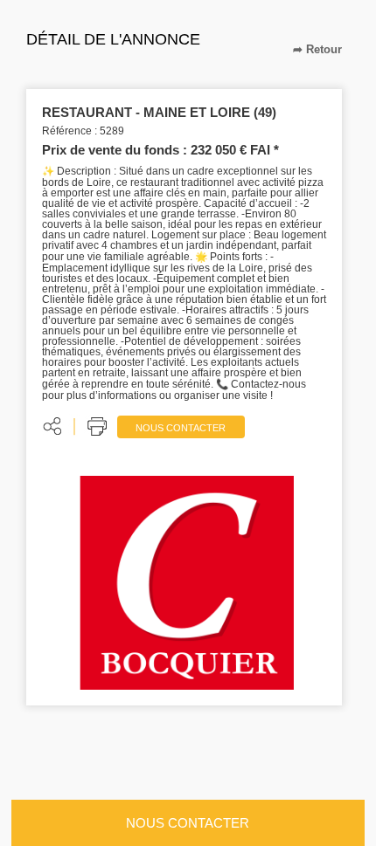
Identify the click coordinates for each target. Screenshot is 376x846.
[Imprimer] (98, 426)
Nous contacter (181, 428)
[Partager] (53, 426)
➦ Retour (317, 49)
